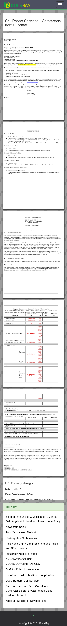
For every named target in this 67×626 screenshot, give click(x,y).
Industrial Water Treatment (21, 553)
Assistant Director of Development (26, 600)
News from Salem (16, 527)
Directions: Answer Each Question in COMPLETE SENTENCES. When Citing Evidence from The (29, 590)
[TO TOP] (33, 615)
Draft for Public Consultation (22, 569)
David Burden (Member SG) (22, 580)
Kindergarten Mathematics (21, 538)
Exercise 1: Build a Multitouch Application (30, 575)
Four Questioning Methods (21, 532)
